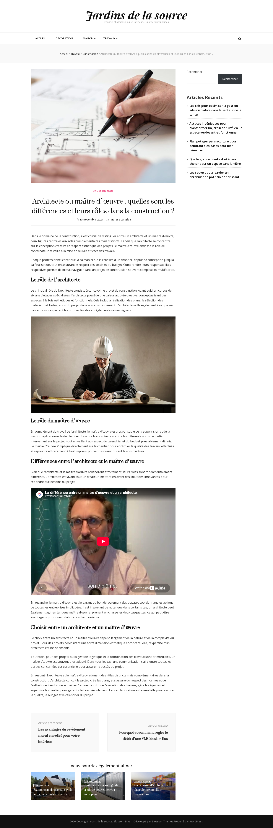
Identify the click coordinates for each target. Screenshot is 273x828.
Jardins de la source (136, 14)
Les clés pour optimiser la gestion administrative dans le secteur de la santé (215, 110)
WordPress (196, 821)
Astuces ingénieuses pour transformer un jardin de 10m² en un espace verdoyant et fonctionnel (215, 127)
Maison (88, 38)
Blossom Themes (162, 821)
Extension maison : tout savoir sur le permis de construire (52, 792)
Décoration (64, 38)
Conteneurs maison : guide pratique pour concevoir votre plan (101, 790)
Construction (103, 191)
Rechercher (194, 72)
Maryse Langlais (120, 219)
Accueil (40, 38)
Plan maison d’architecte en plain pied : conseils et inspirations (152, 790)
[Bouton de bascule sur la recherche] (239, 39)
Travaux (109, 38)
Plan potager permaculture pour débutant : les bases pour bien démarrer (212, 145)
